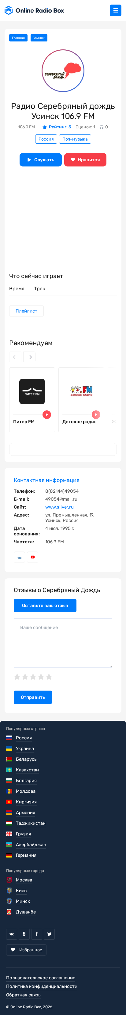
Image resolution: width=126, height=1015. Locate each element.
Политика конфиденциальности (41, 986)
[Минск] (9, 901)
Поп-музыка (75, 139)
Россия (46, 139)
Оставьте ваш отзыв (45, 605)
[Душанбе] (9, 912)
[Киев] (9, 891)
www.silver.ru (59, 507)
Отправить (33, 697)
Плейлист (26, 311)
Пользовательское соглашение (40, 978)
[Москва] (9, 880)
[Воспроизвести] (47, 414)
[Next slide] (29, 357)
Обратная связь (23, 995)
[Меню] (115, 10)
